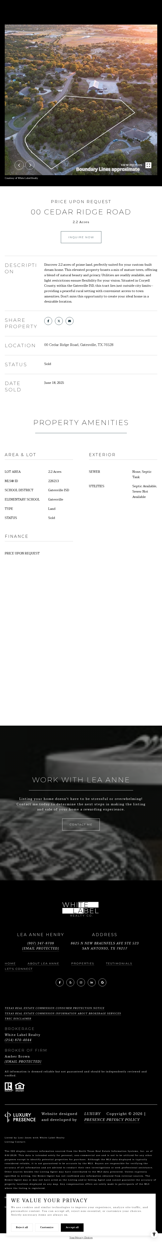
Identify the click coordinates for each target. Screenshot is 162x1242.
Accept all (72, 1227)
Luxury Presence (94, 1117)
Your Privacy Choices (81, 1238)
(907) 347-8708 (40, 943)
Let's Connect (19, 968)
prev (19, 165)
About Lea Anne (43, 963)
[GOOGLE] (102, 982)
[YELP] (70, 982)
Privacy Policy (123, 1120)
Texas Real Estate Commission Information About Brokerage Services (63, 1014)
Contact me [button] (81, 824)
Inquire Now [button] (81, 237)
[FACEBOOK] (60, 982)
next (29, 165)
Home (10, 963)
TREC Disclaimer (18, 1019)
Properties (82, 963)
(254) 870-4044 (18, 1040)
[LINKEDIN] (92, 982)
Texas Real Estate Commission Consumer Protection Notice (55, 1008)
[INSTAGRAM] (81, 982)
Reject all (22, 1227)
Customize (47, 1227)
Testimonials (119, 963)
